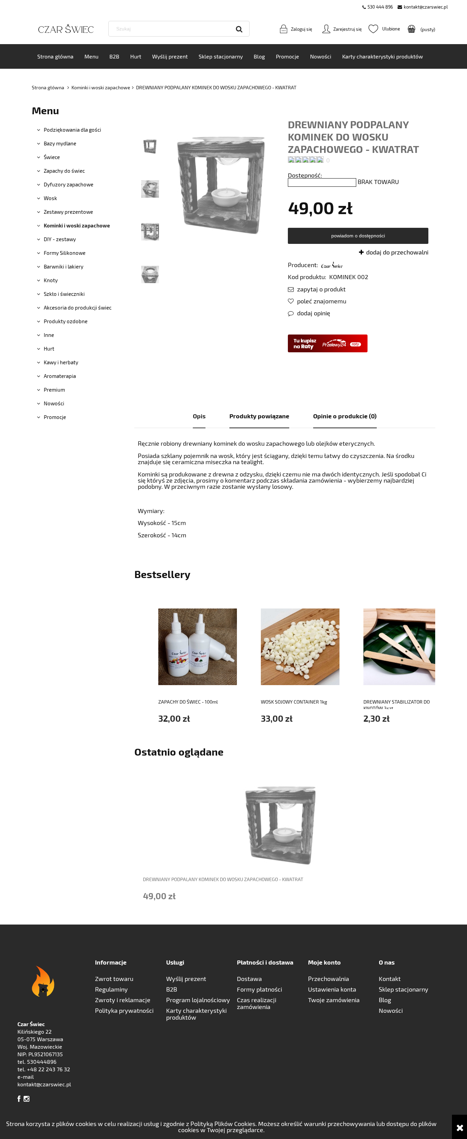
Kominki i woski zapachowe (77, 225)
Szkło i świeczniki (64, 294)
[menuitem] (55, 56)
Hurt (49, 348)
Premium (54, 390)
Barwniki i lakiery (63, 266)
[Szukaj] (239, 29)
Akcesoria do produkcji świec (77, 307)
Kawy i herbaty (61, 362)
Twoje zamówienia (334, 1000)
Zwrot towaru (114, 978)
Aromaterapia (60, 376)
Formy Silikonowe (64, 253)
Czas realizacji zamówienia (256, 1003)
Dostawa (249, 978)
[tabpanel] (285, 489)
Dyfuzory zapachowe (68, 184)
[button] (317, 289)
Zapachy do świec (64, 171)
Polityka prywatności (124, 1010)
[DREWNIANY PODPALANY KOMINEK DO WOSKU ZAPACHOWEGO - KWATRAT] (150, 188)
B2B (171, 989)
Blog (385, 1000)
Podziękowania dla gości (72, 130)
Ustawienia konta (332, 989)
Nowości (54, 403)
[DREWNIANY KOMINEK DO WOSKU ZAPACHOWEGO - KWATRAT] (150, 145)
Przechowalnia (328, 978)
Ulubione (384, 29)
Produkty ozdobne (66, 321)
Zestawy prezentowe (68, 212)
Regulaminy (111, 989)
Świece (52, 157)
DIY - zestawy (60, 239)
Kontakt (390, 978)
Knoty (51, 280)
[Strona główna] (66, 29)
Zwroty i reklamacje (122, 1000)
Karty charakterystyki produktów (196, 1014)
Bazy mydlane (60, 143)
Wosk (50, 198)
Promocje (55, 417)
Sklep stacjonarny (403, 989)
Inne (49, 335)
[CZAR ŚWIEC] (332, 265)
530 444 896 (380, 7)
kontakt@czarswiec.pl (426, 7)
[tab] (199, 416)
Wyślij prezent (186, 978)
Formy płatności (259, 989)
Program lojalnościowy (198, 1000)
